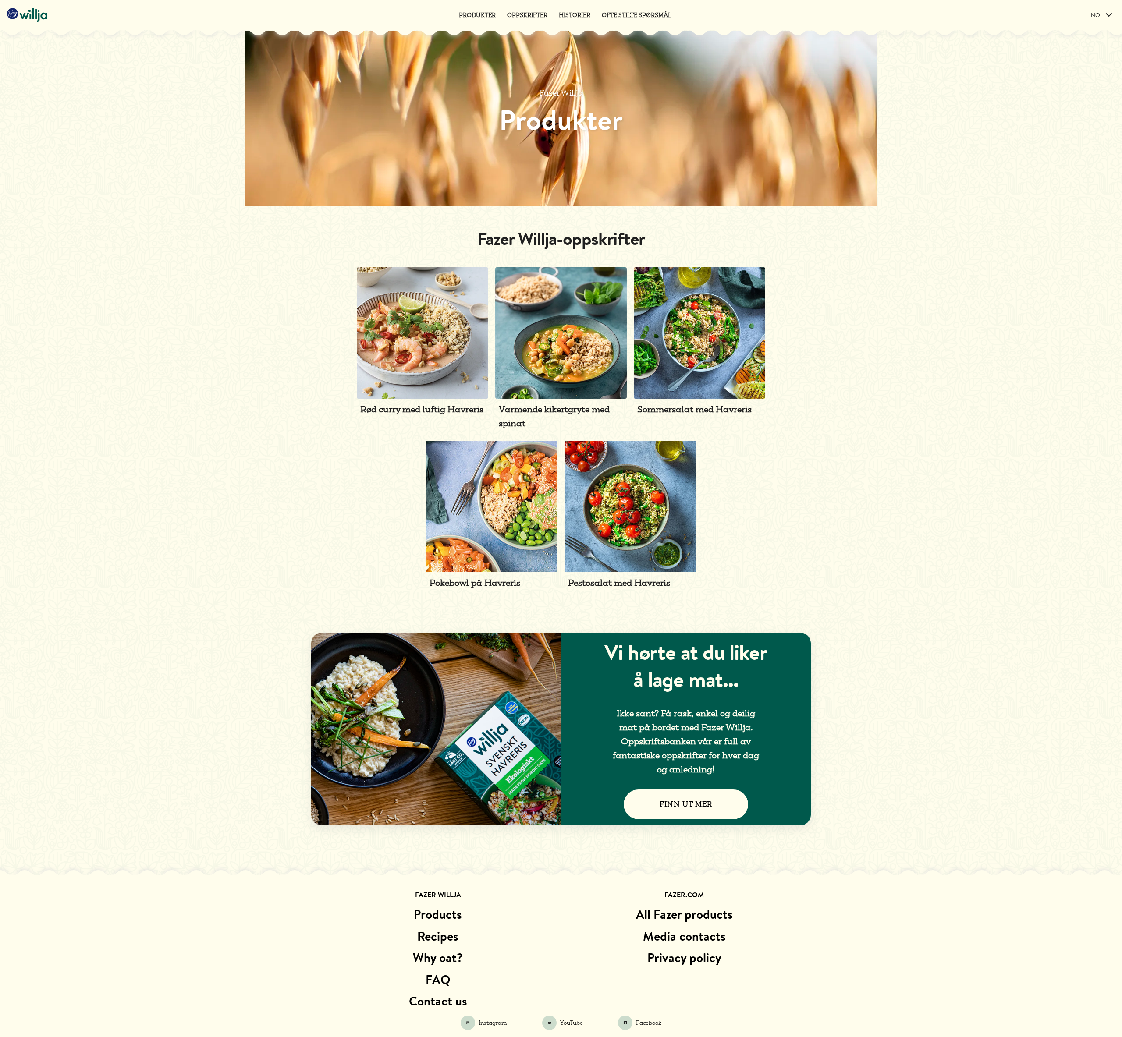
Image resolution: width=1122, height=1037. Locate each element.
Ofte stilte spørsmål (636, 15)
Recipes (437, 936)
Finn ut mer (686, 804)
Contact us (438, 1001)
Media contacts (684, 936)
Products (438, 914)
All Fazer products (684, 914)
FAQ (438, 979)
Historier (574, 15)
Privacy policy (684, 957)
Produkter (477, 15)
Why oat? (438, 957)
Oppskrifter (527, 15)
